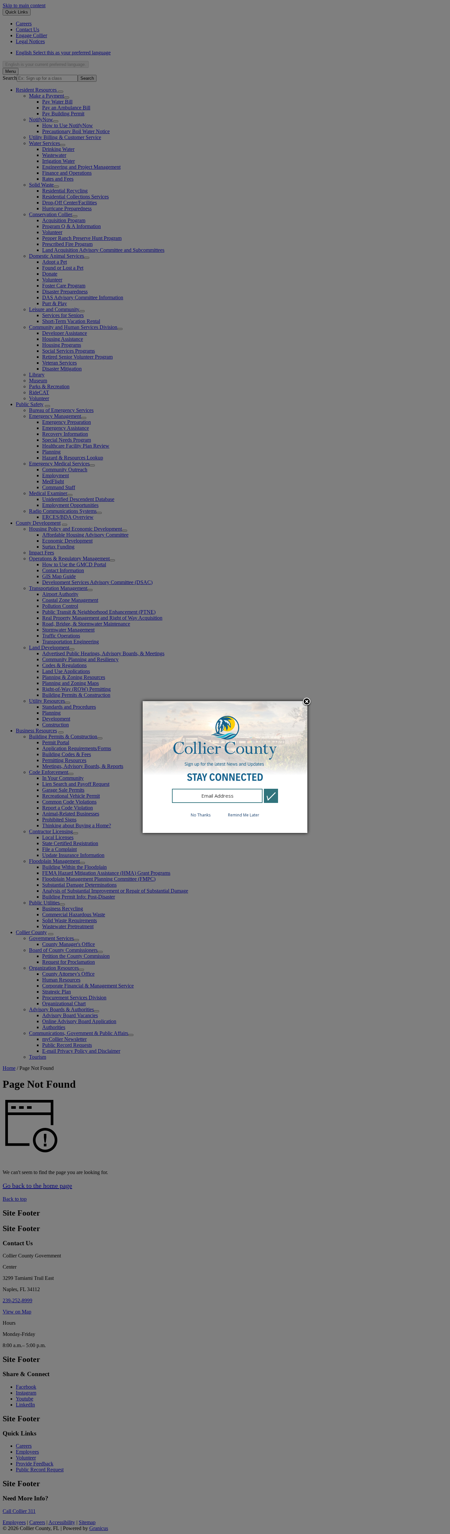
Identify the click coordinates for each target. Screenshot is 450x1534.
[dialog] (225, 767)
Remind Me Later (243, 815)
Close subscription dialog (307, 702)
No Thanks (201, 815)
